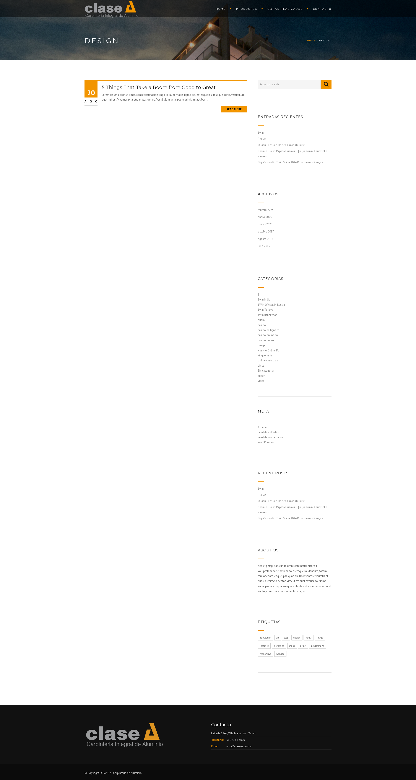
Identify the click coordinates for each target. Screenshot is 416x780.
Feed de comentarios (270, 437)
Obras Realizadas (285, 8)
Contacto (322, 8)
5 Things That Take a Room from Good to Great (159, 87)
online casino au (268, 360)
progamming (317, 645)
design (297, 637)
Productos (246, 8)
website (280, 653)
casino (262, 325)
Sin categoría (266, 370)
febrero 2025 (265, 210)
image (261, 345)
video (261, 381)
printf (303, 645)
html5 (309, 637)
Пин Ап (262, 139)
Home (311, 40)
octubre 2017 (266, 231)
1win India (264, 299)
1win (261, 133)
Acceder (263, 427)
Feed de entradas (268, 432)
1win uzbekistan (267, 315)
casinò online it (267, 340)
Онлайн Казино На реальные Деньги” (281, 145)
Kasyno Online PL (268, 350)
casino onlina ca (268, 335)
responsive (265, 653)
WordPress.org (266, 442)
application (265, 637)
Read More (234, 109)
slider (261, 376)
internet (264, 645)
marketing (279, 645)
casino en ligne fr (268, 330)
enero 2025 (265, 217)
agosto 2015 (265, 239)
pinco (261, 365)
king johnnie (265, 355)
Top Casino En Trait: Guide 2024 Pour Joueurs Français (290, 162)
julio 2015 (264, 246)
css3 (286, 637)
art (277, 637)
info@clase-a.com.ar (239, 746)
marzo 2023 (265, 224)
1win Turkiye (265, 310)
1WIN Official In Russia (271, 305)
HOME (221, 8)
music (292, 645)
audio (261, 320)
